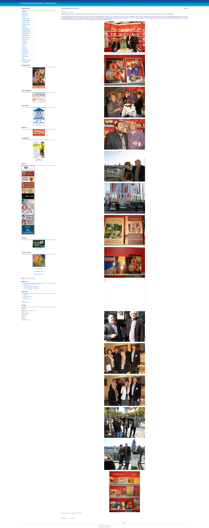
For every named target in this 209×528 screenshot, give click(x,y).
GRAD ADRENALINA (28, 296)
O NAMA (24, 16)
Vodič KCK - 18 (25, 39)
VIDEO (23, 58)
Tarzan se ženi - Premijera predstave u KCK (32, 283)
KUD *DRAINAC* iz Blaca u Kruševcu (31, 286)
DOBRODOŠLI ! (25, 14)
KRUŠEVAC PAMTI (26, 29)
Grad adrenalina (25, 56)
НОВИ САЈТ (24, 13)
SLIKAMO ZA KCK (26, 33)
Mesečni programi (26, 37)
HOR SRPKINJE (25, 52)
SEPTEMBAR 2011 (27, 285)
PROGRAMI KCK (25, 35)
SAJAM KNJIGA (25, 61)
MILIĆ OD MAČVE (25, 20)
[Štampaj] (185, 8)
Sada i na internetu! (28, 170)
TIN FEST (24, 26)
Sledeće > (73, 518)
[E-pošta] (187, 8)
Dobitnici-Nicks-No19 (38, 274)
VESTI (25, 295)
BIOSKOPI (24, 54)
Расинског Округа (39, 160)
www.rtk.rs (30, 168)
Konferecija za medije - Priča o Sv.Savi (31, 288)
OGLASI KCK (25, 43)
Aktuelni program (25, 18)
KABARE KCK (25, 50)
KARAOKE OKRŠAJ (26, 31)
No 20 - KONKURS (39, 268)
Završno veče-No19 (39, 271)
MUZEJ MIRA (26, 294)
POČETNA (24, 11)
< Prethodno (64, 518)
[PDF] (184, 8)
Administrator (25, 301)
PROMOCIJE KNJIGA (26, 60)
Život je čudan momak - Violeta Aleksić (31, 287)
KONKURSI (24, 41)
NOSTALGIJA (25, 28)
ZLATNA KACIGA (25, 22)
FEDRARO (24, 46)
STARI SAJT (24, 48)
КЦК (39, 87)
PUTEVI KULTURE (26, 24)
